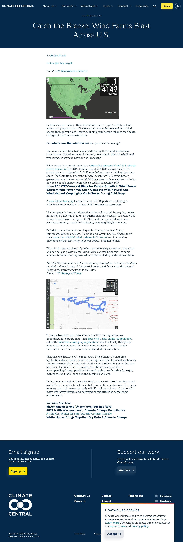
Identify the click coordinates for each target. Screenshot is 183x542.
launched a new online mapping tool (109, 339)
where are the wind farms (70, 143)
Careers (80, 501)
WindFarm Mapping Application (78, 342)
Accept (112, 534)
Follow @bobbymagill (59, 63)
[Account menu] (178, 6)
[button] (49, 6)
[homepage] (18, 6)
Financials (135, 496)
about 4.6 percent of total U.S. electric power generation (91, 167)
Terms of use (79, 534)
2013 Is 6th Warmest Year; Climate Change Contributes (85, 410)
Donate (166, 6)
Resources (142, 5)
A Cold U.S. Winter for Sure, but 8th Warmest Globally (79, 414)
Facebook (165, 501)
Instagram (166, 496)
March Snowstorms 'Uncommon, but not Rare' (79, 406)
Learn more (124, 470)
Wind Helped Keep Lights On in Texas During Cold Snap (85, 193)
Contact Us (82, 496)
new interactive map (61, 201)
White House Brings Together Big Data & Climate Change (86, 417)
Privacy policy (99, 534)
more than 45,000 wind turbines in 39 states (80, 237)
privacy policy (140, 526)
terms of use (118, 526)
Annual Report (106, 502)
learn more (112, 522)
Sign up (16, 471)
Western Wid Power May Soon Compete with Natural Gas (87, 189)
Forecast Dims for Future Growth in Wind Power (102, 186)
